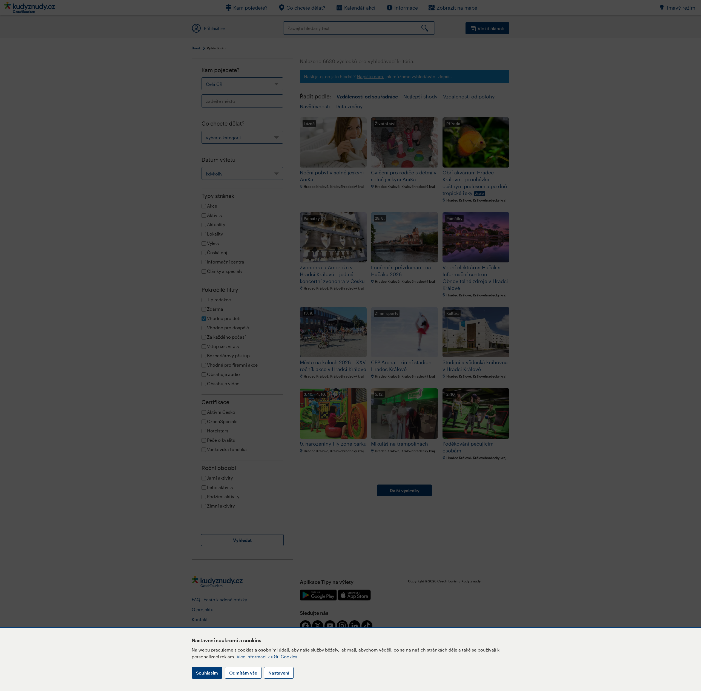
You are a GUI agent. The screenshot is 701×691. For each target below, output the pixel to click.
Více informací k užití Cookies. (268, 656)
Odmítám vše (243, 672)
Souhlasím (207, 672)
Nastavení (278, 672)
